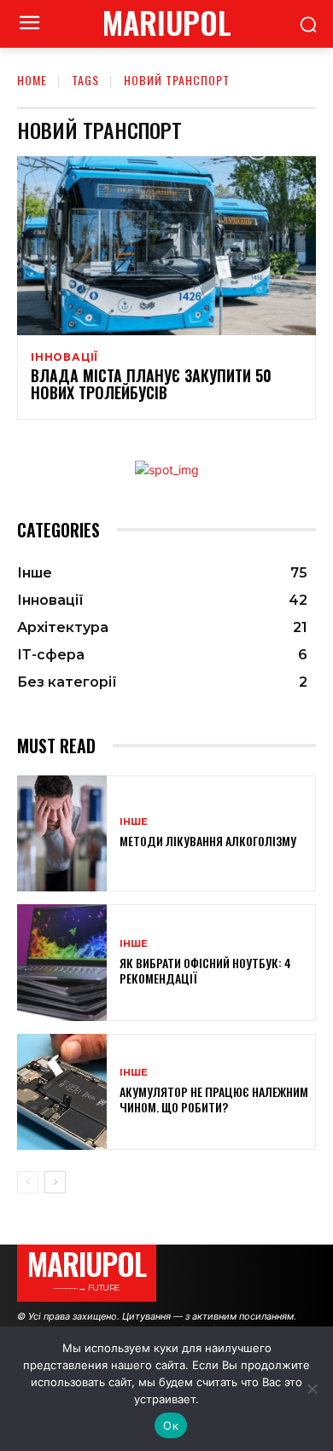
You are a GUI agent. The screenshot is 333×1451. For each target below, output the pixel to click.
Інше (134, 822)
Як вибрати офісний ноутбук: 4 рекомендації (205, 970)
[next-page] (55, 1182)
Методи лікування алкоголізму (208, 841)
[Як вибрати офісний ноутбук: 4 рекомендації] (62, 962)
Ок (170, 1425)
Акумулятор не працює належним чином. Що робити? (214, 1099)
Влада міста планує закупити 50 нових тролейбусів (151, 383)
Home (32, 80)
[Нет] (311, 1388)
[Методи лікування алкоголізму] (62, 833)
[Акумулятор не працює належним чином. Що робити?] (62, 1092)
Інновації (64, 357)
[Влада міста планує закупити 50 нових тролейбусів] (166, 245)
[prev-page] (27, 1182)
